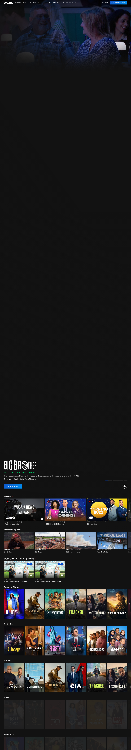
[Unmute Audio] (124, 486)
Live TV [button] (47, 3)
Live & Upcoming (26, 559)
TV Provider (68, 3)
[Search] (76, 3)
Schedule (57, 3)
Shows (18, 3)
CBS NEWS (27, 3)
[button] (24, 513)
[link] (118, 2)
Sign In (105, 3)
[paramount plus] (8, 3)
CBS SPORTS (37, 3)
